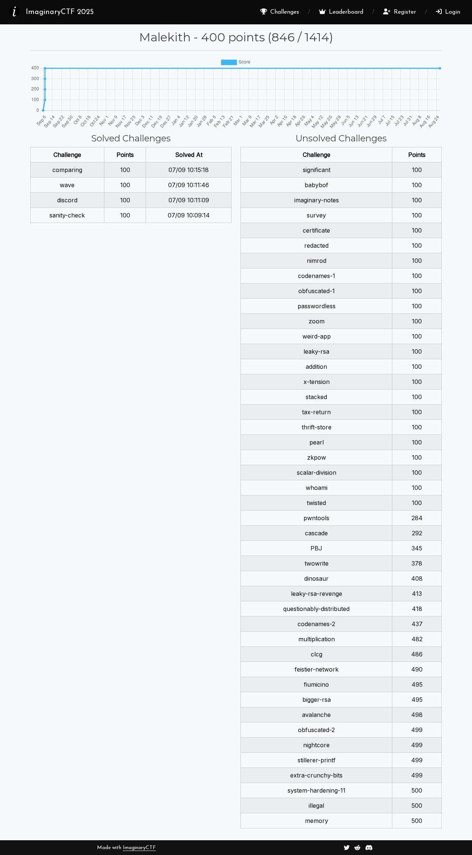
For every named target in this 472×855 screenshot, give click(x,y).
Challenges (283, 12)
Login (451, 12)
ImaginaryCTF (139, 848)
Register (404, 12)
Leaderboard (345, 12)
